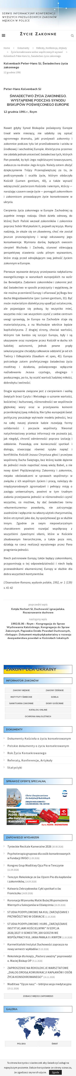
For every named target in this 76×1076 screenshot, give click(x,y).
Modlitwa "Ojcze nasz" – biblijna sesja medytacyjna (39, 984)
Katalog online (38, 710)
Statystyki (14, 767)
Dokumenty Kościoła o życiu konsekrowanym (39, 738)
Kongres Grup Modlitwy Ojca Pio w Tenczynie (35, 865)
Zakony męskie (21, 690)
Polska (21, 1044)
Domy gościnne (54, 703)
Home (7, 48)
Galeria (11, 1009)
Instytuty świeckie (21, 697)
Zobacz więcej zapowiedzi (38, 996)
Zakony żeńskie (55, 690)
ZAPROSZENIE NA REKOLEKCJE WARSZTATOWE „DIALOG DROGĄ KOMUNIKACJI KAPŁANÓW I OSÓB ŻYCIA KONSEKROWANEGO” (39, 972)
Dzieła (54, 697)
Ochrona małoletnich (38, 716)
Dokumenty (23, 48)
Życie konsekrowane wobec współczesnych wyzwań (37, 52)
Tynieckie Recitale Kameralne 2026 (29, 846)
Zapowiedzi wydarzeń (22, 837)
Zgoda (55, 1072)
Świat (55, 1044)
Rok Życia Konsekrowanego (26, 753)
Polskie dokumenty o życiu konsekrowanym (38, 746)
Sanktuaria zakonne (21, 703)
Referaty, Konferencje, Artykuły (51, 48)
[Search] (72, 35)
